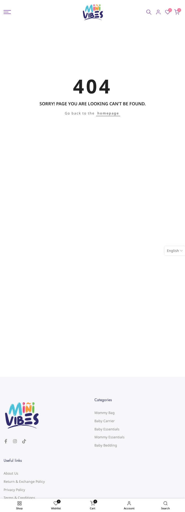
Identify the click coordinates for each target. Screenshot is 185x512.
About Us (11, 473)
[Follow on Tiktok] (24, 441)
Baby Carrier (104, 421)
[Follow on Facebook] (6, 441)
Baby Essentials (106, 429)
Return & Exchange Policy (24, 481)
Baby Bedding (105, 445)
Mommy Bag (104, 412)
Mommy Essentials (109, 437)
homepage (108, 113)
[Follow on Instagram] (15, 441)
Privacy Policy (14, 489)
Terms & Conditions (19, 497)
